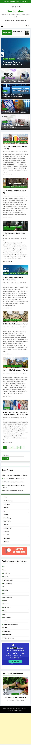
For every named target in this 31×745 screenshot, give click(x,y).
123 (19, 447)
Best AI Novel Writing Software (13, 81)
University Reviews (21, 142)
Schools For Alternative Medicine (16, 697)
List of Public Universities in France (15, 370)
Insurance (6, 604)
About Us (6, 531)
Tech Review (6, 631)
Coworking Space (8, 580)
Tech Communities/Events (10, 624)
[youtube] (20, 7)
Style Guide (7, 535)
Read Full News (6, 174)
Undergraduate (7, 634)
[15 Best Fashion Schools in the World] (26, 34)
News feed (7, 538)
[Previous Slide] (26, 1)
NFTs (4, 614)
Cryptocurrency (8, 501)
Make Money (7, 518)
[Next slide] (29, 1)
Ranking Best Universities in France (15, 324)
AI (3, 78)
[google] (17, 7)
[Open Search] (26, 25)
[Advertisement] (15, 728)
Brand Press (6, 573)
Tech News (7, 504)
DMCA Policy (7, 521)
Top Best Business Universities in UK (13, 478)
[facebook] (11, 7)
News (5, 611)
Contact (6, 524)
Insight (5, 91)
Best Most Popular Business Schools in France (15, 1)
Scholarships (7, 617)
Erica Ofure (7, 151)
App (4, 570)
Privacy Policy (7, 528)
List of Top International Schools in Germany (15, 475)
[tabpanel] (15, 689)
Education (12, 59)
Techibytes (15, 11)
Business (5, 59)
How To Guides (7, 597)
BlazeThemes (19, 710)
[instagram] (13, 7)
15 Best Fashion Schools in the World (13, 482)
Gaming (6, 514)
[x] (15, 7)
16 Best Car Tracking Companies (14, 112)
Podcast (6, 507)
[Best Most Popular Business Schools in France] (15, 53)
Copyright (6, 542)
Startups (5, 621)
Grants (5, 594)
